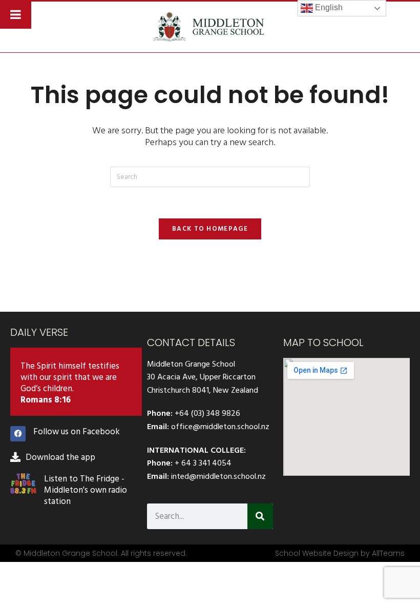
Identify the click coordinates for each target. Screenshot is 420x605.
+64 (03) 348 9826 (207, 413)
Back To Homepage (210, 228)
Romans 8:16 (45, 400)
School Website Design (317, 553)
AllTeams (388, 553)
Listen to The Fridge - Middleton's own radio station (85, 490)
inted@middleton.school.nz (218, 476)
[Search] (260, 516)
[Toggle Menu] (15, 14)
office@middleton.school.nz (220, 426)
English (328, 7)
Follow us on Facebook (76, 432)
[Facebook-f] (18, 433)
